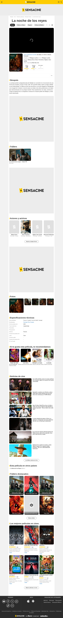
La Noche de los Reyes (17, 468)
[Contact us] (13, 605)
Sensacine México (56, 602)
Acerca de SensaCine (6, 611)
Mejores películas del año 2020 (25, 364)
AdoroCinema (47, 602)
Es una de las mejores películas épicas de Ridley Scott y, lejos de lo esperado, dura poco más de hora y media (43, 433)
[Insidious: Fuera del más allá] (31, 564)
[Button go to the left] (49, 25)
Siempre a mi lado (37, 362)
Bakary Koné (31, 59)
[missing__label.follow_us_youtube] (4, 601)
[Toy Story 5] (16, 564)
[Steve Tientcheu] (26, 227)
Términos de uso (26, 611)
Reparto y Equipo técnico (31, 241)
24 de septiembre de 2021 (30, 54)
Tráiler (10, 552)
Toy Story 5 (12, 575)
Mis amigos (40, 65)
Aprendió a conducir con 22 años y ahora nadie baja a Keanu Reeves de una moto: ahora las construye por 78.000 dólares (42, 393)
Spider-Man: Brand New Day (31, 545)
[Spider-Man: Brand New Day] (31, 534)
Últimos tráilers (31, 518)
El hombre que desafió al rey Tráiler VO (32, 513)
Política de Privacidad (35, 611)
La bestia (48, 362)
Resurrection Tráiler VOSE (31, 493)
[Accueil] (30, 2)
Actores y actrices (18, 218)
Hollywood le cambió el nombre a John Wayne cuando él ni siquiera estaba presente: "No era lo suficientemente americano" (42, 446)
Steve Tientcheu (39, 59)
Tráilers (13, 147)
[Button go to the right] (52, 25)
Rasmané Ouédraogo (49, 234)
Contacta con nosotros (17, 611)
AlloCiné (45, 600)
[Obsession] (46, 534)
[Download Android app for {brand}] (34, 601)
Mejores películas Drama (38, 364)
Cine (15, 16)
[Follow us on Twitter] (13, 601)
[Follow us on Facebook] (8, 601)
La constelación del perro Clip (16, 493)
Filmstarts (51, 600)
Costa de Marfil (34, 320)
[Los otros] (26, 355)
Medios (27, 65)
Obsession (41, 545)
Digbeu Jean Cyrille (37, 234)
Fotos (12, 296)
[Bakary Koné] (14, 227)
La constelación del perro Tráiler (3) (47, 493)
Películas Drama (28, 16)
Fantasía (26, 56)
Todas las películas (20, 16)
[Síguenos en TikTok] (8, 605)
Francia (25, 320)
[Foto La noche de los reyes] (16, 306)
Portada (11, 16)
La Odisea (11, 545)
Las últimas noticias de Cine (31, 460)
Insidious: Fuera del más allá (31, 575)
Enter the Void (14, 362)
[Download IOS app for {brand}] (29, 601)
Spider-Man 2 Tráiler (16, 513)
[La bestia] (49, 355)
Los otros (25, 362)
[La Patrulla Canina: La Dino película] (46, 564)
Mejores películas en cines (31, 587)
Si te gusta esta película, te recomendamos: (30, 347)
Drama (49, 54)
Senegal (40, 320)
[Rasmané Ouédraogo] (49, 227)
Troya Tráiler (46, 513)
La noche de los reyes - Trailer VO (18, 161)
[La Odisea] (16, 534)
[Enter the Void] (14, 355)
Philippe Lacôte (34, 57)
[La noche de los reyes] (16, 63)
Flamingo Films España (28, 322)
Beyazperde (58, 600)
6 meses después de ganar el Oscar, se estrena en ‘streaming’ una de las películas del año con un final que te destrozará (43, 420)
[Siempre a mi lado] (37, 355)
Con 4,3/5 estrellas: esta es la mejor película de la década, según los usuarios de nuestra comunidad (43, 380)
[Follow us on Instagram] (17, 601)
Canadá (29, 320)
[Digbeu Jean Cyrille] (37, 227)
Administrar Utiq (44, 611)
